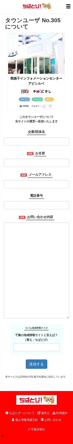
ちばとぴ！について (21, 413)
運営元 (45, 413)
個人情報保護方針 (26, 419)
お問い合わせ (52, 419)
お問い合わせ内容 (40, 217)
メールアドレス (40, 174)
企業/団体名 (36, 131)
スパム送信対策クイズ (36, 328)
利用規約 (61, 413)
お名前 (40, 153)
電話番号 (36, 195)
